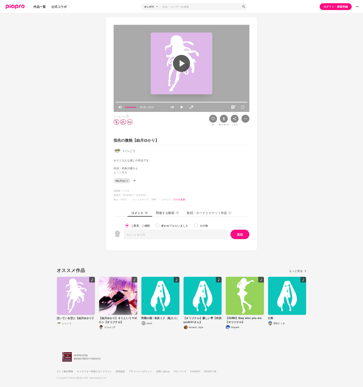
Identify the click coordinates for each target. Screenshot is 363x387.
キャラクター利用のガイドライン (94, 371)
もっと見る (296, 271)
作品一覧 (39, 6)
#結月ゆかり (122, 180)
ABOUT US (210, 371)
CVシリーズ (180, 371)
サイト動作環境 (65, 371)
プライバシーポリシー (140, 371)
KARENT (195, 371)
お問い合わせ (163, 371)
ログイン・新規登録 (335, 6)
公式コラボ (59, 6)
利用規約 (120, 371)
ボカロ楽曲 (179, 199)
